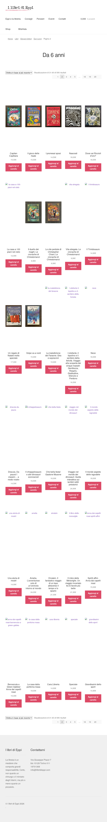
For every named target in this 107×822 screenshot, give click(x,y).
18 (85, 76)
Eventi (51, 18)
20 (95, 76)
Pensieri (40, 18)
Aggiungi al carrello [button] (13, 167)
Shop (7, 28)
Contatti (62, 18)
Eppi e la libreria (13, 18)
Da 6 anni (38, 38)
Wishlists (22, 28)
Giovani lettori (26, 38)
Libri (16, 38)
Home (10, 38)
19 (90, 76)
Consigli (28, 18)
